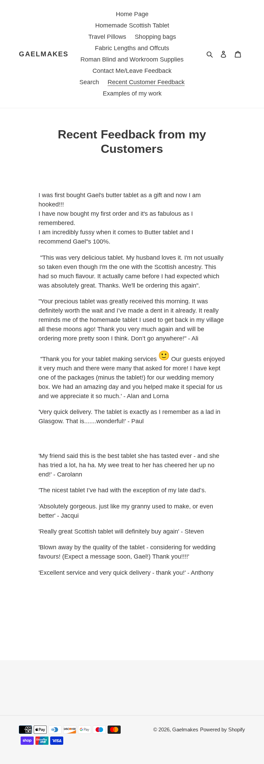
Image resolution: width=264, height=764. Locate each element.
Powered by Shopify (222, 729)
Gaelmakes (43, 54)
